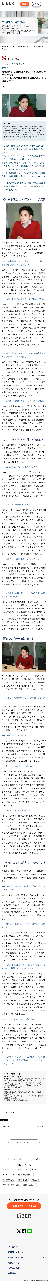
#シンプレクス (8, 86)
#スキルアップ (8, 1174)
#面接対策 (7, 1169)
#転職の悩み (22, 1180)
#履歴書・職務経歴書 (11, 1185)
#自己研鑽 (35, 1180)
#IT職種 (35, 1169)
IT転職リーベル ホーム (9, 46)
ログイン (36, 4)
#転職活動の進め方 (25, 1174)
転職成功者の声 (23, 46)
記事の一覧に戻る (24, 1142)
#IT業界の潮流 (8, 1180)
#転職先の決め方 (29, 1185)
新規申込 (25, 4)
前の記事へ (7, 1126)
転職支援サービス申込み (25, 1205)
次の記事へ (41, 1126)
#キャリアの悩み (21, 1169)
